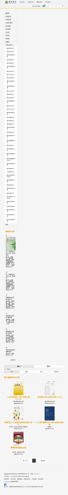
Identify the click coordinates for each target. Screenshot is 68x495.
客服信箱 (40, 479)
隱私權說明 (27, 479)
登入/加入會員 (36, 6)
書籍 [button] (26, 371)
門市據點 (34, 479)
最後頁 (43, 460)
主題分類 (22, 2)
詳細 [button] (49, 366)
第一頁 (25, 460)
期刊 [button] (41, 371)
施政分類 (30, 2)
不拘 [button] (11, 371)
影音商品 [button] (56, 371)
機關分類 (39, 2)
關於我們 (6, 479)
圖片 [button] (19, 366)
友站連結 (48, 2)
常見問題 (13, 479)
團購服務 (19, 479)
